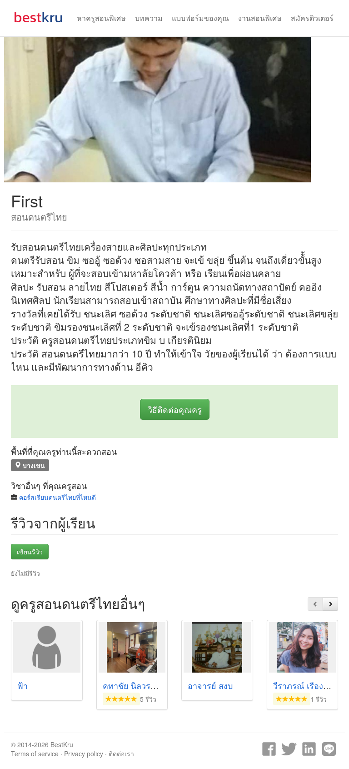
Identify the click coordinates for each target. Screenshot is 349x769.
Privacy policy (83, 753)
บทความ (149, 18)
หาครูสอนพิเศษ (101, 18)
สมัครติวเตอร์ (312, 18)
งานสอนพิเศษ (260, 18)
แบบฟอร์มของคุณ (200, 18)
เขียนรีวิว (30, 551)
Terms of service (35, 753)
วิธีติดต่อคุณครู (175, 409)
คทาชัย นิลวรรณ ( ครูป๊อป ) (151, 685)
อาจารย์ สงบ (210, 685)
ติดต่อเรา (121, 753)
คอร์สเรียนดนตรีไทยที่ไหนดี (57, 497)
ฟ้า (22, 685)
